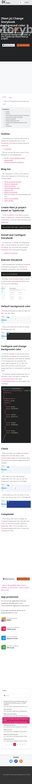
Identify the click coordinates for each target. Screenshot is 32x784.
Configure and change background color (16, 122)
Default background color (12, 120)
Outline (8, 111)
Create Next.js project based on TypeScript (17, 115)
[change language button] (21, 2)
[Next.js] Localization (11, 198)
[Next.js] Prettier (10, 186)
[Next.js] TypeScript (11, 184)
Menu (26, 2)
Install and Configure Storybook (14, 117)
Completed (8, 126)
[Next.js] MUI (8, 201)
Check (7, 124)
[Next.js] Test (8, 190)
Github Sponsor (9, 45)
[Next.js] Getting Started (12, 182)
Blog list (8, 113)
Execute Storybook (11, 119)
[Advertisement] (16, 77)
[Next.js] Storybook (10, 192)
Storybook (7, 149)
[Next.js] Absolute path (12, 188)
